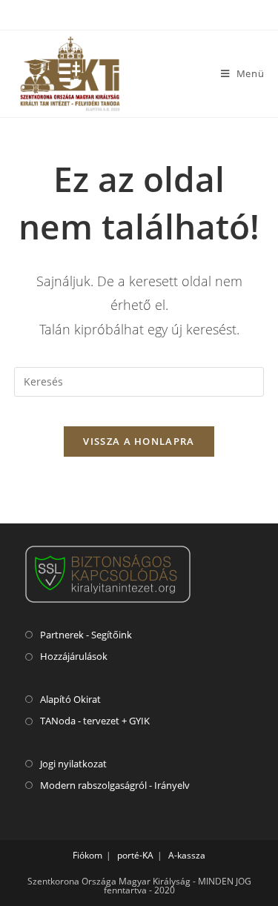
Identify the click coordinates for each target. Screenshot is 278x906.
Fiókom (87, 855)
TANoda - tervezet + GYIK (95, 720)
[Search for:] (139, 381)
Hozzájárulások (73, 656)
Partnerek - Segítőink (86, 634)
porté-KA (135, 855)
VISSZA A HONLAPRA (138, 441)
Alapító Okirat (70, 699)
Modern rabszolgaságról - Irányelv (115, 785)
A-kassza (186, 855)
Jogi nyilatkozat (73, 763)
